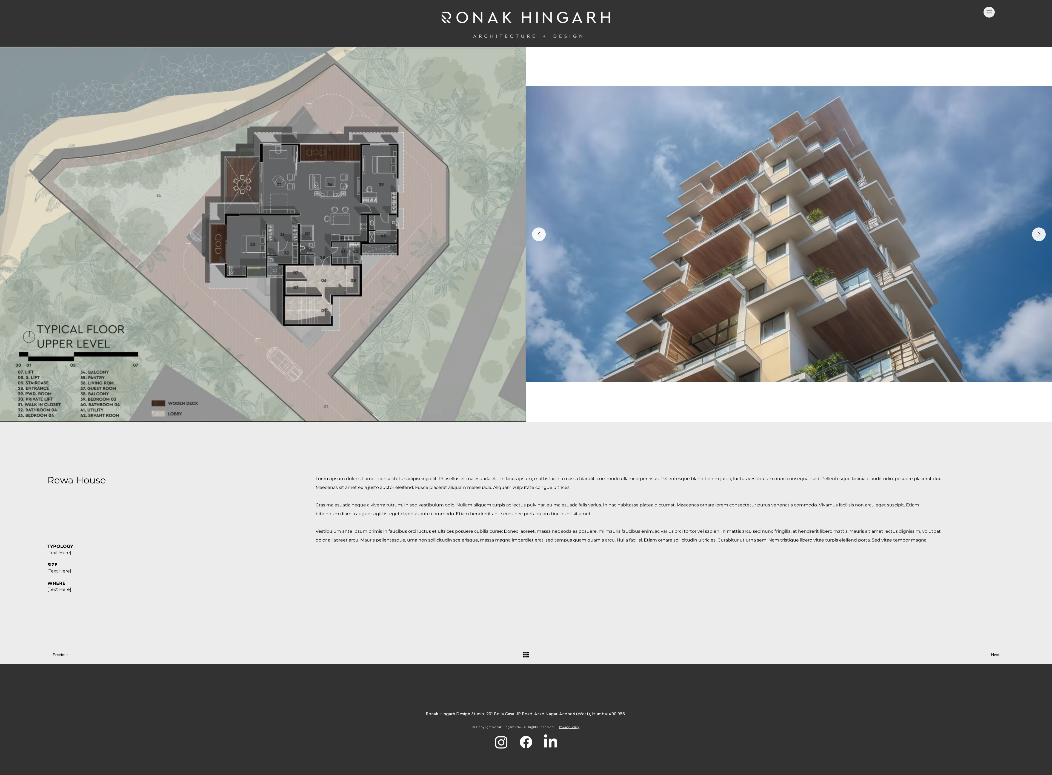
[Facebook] (526, 742)
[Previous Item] (539, 234)
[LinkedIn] (550, 742)
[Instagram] (501, 742)
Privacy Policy (569, 727)
